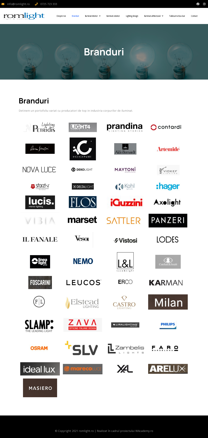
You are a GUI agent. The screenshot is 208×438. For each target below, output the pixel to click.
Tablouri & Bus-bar (177, 15)
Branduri (75, 15)
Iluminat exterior (113, 15)
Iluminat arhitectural (152, 15)
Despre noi (61, 15)
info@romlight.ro (18, 4)
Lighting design (132, 15)
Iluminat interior (91, 15)
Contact (194, 15)
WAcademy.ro (144, 431)
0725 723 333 (48, 4)
